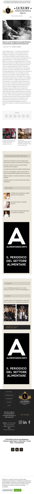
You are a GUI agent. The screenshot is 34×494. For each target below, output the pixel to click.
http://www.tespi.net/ (9, 430)
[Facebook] (29, 422)
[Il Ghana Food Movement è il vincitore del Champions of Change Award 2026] (9, 129)
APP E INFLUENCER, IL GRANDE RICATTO (19, 203)
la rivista (8, 296)
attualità (14, 47)
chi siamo (8, 283)
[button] (3, 137)
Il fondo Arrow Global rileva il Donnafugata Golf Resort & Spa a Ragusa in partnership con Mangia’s (17, 161)
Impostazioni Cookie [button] (7, 490)
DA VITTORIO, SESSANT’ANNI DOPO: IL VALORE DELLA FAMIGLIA (20, 211)
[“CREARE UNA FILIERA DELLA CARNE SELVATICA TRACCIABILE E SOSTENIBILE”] (7, 196)
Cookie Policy (22, 441)
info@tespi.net (11, 426)
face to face (9, 188)
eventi (9, 405)
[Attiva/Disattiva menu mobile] (31, 17)
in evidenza (18, 47)
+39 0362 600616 (10, 425)
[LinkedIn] (25, 422)
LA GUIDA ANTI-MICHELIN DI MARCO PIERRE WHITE (17, 169)
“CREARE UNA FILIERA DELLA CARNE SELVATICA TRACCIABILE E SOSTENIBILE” (20, 194)
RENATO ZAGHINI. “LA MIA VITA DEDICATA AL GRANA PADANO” (17, 176)
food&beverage (9, 395)
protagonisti (9, 398)
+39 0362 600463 (12, 423)
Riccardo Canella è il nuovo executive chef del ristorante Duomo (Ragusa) (15, 166)
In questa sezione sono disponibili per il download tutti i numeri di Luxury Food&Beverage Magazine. (16, 301)
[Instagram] (20, 422)
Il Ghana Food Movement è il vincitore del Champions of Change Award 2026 (9, 141)
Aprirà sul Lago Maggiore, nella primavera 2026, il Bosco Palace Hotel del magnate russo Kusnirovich (17, 172)
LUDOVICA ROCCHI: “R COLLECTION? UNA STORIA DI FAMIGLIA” (17, 181)
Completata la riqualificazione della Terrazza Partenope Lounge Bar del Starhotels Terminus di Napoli (25, 142)
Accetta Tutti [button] (17, 490)
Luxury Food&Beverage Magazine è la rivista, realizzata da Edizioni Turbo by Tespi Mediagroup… (17, 289)
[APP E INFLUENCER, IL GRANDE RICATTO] (7, 205)
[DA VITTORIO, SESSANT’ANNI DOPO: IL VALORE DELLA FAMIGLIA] (7, 214)
